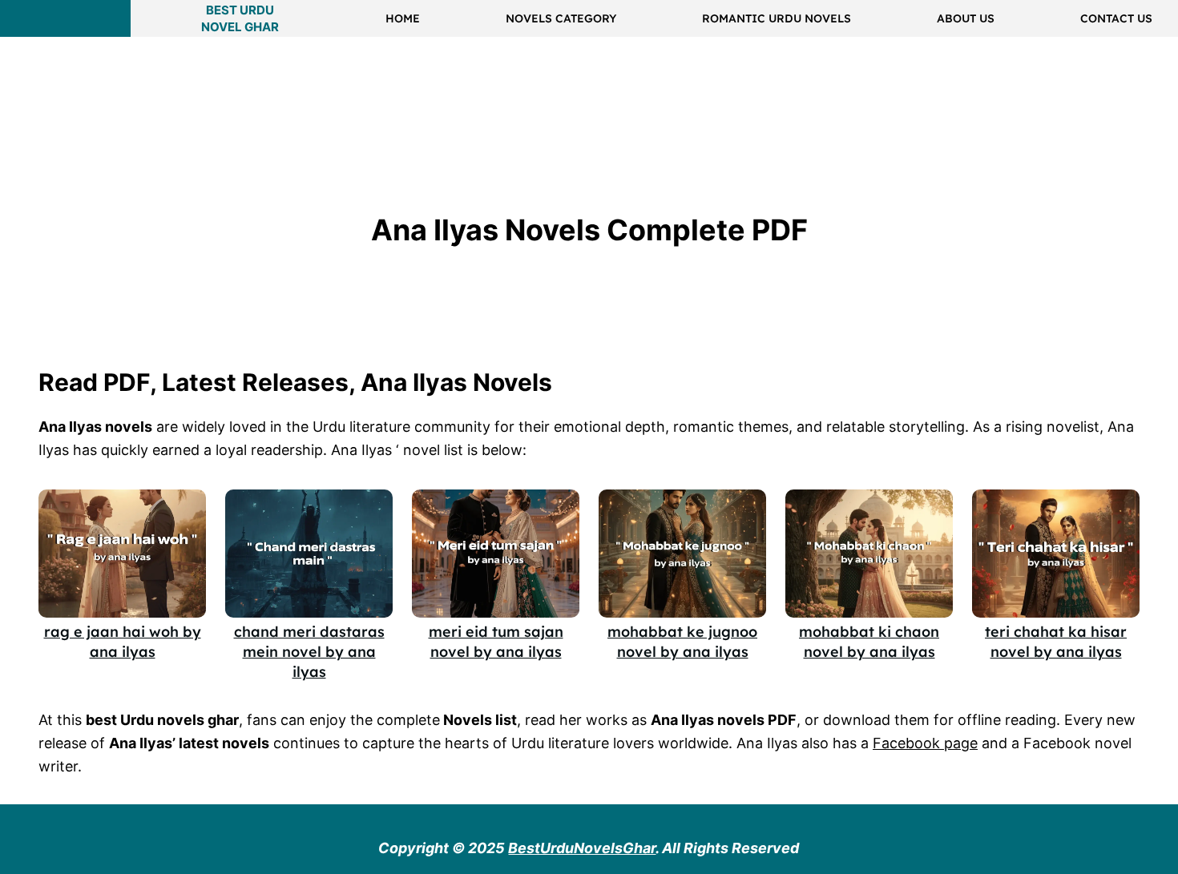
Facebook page (925, 743)
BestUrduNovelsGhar (582, 848)
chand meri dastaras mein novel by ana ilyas (309, 651)
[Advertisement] (291, 83)
